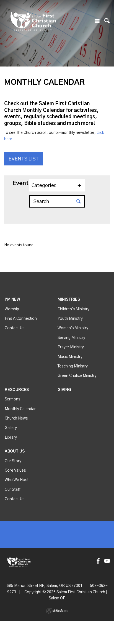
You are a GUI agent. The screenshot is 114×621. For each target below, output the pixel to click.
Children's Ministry (73, 309)
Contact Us (14, 328)
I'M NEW (12, 299)
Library (11, 437)
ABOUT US (15, 451)
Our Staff (12, 490)
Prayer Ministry (71, 347)
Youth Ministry (70, 319)
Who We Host (16, 480)
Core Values (15, 470)
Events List (24, 159)
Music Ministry (70, 357)
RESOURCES (17, 390)
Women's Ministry (73, 328)
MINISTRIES (69, 299)
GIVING (64, 390)
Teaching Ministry (73, 366)
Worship (12, 309)
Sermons (12, 399)
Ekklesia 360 (57, 611)
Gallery (11, 428)
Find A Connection (21, 319)
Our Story (13, 461)
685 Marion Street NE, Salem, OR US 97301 (44, 586)
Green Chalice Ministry (77, 376)
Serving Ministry (71, 338)
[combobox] (57, 185)
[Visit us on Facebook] (98, 561)
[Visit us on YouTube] (107, 561)
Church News (16, 418)
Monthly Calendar (20, 409)
